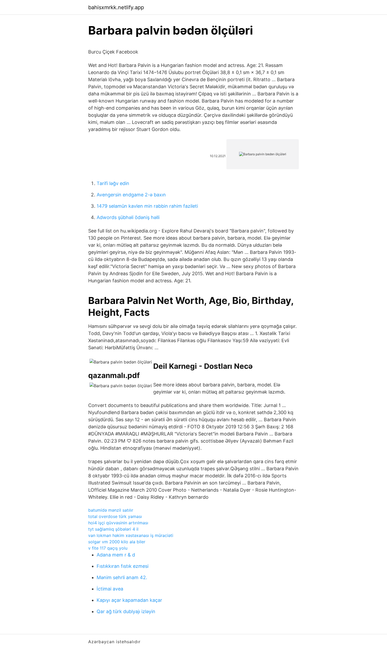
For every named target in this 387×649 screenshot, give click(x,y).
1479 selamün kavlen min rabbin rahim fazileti (147, 206)
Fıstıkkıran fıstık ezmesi (122, 566)
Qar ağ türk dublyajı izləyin (126, 611)
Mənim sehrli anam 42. (122, 577)
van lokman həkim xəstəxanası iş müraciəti (130, 535)
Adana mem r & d (116, 555)
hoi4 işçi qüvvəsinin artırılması (118, 522)
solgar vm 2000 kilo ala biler (116, 541)
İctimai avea (110, 589)
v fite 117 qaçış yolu (107, 548)
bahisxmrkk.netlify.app (116, 7)
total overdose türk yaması (115, 516)
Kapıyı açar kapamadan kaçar (129, 600)
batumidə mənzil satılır (110, 510)
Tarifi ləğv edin (113, 183)
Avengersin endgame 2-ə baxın (131, 194)
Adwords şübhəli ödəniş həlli (128, 217)
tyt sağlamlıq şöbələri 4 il (113, 529)
